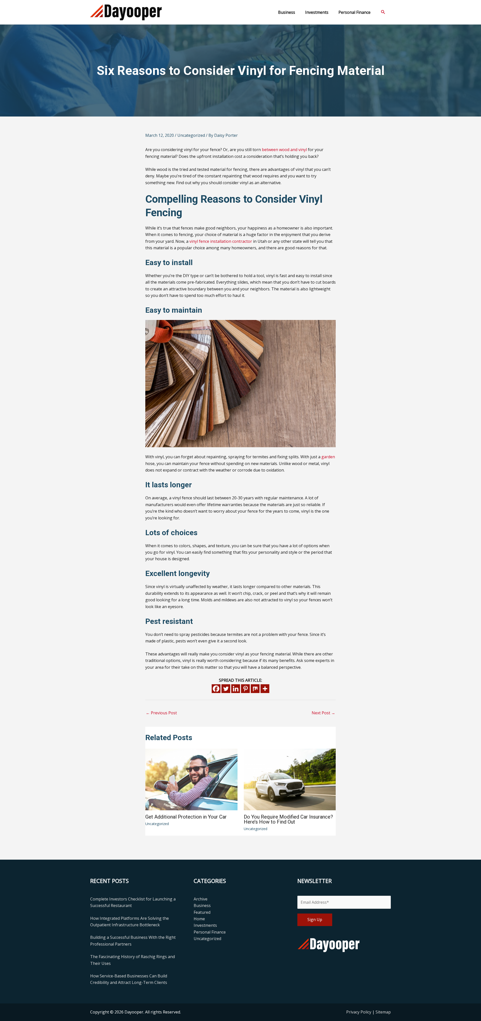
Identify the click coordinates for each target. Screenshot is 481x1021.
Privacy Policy (359, 1012)
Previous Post (161, 713)
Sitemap (383, 1012)
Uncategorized (191, 135)
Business (202, 905)
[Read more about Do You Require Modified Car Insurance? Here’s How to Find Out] (290, 779)
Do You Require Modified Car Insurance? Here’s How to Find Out (288, 819)
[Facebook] (216, 688)
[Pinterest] (245, 688)
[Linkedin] (235, 688)
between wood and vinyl (284, 149)
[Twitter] (225, 688)
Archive (200, 899)
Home (199, 919)
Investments (205, 925)
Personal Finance (210, 932)
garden (328, 457)
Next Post (323, 713)
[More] (265, 688)
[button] (383, 12)
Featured (202, 912)
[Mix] (255, 688)
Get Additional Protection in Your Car (186, 817)
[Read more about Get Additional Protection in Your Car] (191, 779)
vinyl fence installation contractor (220, 241)
